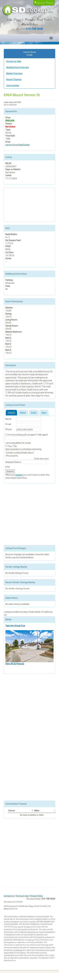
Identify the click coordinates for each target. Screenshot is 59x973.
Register (41, 3)
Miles (36, 810)
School (11, 810)
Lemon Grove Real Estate (17, 145)
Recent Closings (13, 79)
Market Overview (14, 73)
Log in (50, 3)
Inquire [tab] (11, 412)
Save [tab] (44, 412)
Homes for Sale (13, 61)
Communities (12, 85)
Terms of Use (22, 896)
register (19, 475)
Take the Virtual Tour (15, 625)
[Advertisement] (20, 204)
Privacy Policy (36, 896)
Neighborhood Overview (17, 67)
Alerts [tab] (23, 412)
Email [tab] (33, 412)
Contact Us (9, 896)
